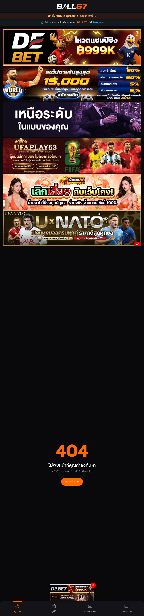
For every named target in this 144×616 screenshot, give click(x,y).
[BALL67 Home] (72, 6)
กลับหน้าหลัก (72, 482)
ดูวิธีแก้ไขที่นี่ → (88, 16)
